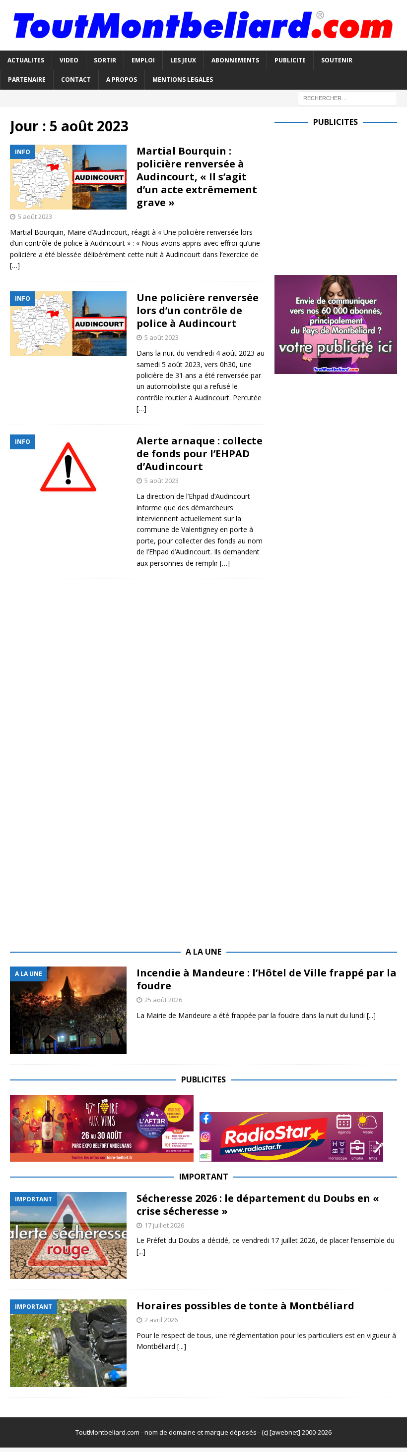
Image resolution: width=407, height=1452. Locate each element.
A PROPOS (121, 79)
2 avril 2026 (161, 1319)
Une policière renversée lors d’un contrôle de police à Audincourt (197, 310)
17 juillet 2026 (164, 1225)
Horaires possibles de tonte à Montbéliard (245, 1305)
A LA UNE (203, 951)
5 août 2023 (35, 216)
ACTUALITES (25, 60)
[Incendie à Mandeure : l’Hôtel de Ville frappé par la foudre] (68, 1010)
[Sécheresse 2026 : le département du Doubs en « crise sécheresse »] (68, 1236)
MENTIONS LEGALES (182, 79)
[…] (15, 265)
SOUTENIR (336, 60)
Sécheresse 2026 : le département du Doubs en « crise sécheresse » (257, 1204)
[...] (371, 1015)
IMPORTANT (203, 1176)
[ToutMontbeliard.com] (203, 45)
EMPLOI (143, 60)
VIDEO (69, 60)
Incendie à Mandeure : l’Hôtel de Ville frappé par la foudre (266, 979)
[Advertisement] (340, 199)
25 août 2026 (163, 999)
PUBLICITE (290, 60)
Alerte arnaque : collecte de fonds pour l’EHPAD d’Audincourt (199, 453)
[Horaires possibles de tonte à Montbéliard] (68, 1343)
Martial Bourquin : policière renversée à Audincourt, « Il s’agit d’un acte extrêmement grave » (196, 176)
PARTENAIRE (27, 79)
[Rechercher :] (347, 97)
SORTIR (105, 60)
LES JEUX (183, 60)
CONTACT (76, 79)
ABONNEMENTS (235, 60)
